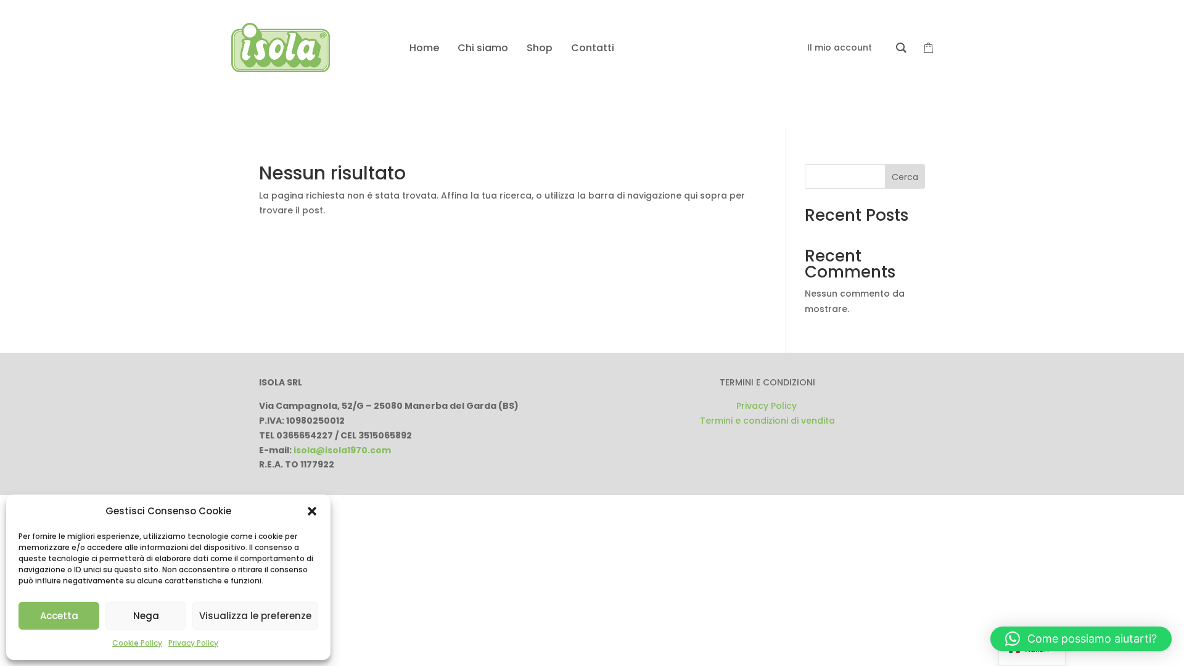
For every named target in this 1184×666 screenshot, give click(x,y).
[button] (312, 511)
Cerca (905, 177)
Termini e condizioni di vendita (767, 420)
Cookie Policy (137, 643)
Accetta (59, 615)
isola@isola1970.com (342, 450)
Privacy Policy (193, 643)
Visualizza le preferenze (255, 615)
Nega (146, 615)
